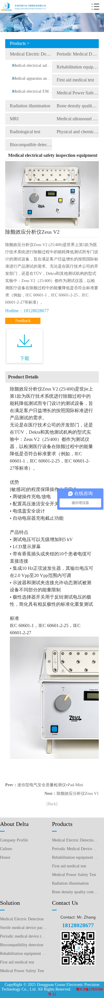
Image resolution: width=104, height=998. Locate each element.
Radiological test (25, 131)
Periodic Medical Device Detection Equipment (78, 54)
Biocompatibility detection (21, 945)
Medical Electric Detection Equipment (31, 54)
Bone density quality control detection (78, 105)
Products (62, 824)
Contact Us (65, 903)
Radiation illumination (30, 105)
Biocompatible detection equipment (31, 144)
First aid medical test (75, 79)
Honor (5, 857)
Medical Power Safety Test (78, 92)
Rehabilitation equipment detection (23, 953)
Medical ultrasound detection (78, 118)
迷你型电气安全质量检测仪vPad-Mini (50, 785)
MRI (14, 118)
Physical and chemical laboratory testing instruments (78, 131)
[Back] (52, 804)
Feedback (23, 321)
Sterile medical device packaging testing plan (23, 927)
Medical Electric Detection (22, 919)
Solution (10, 903)
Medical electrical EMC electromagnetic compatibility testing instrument (32, 91)
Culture (6, 849)
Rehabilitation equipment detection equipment (78, 66)
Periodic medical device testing (23, 936)
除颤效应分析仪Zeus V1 (78, 793)
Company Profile (14, 840)
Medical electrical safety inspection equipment (32, 65)
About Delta (14, 824)
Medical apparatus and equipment (32, 78)
